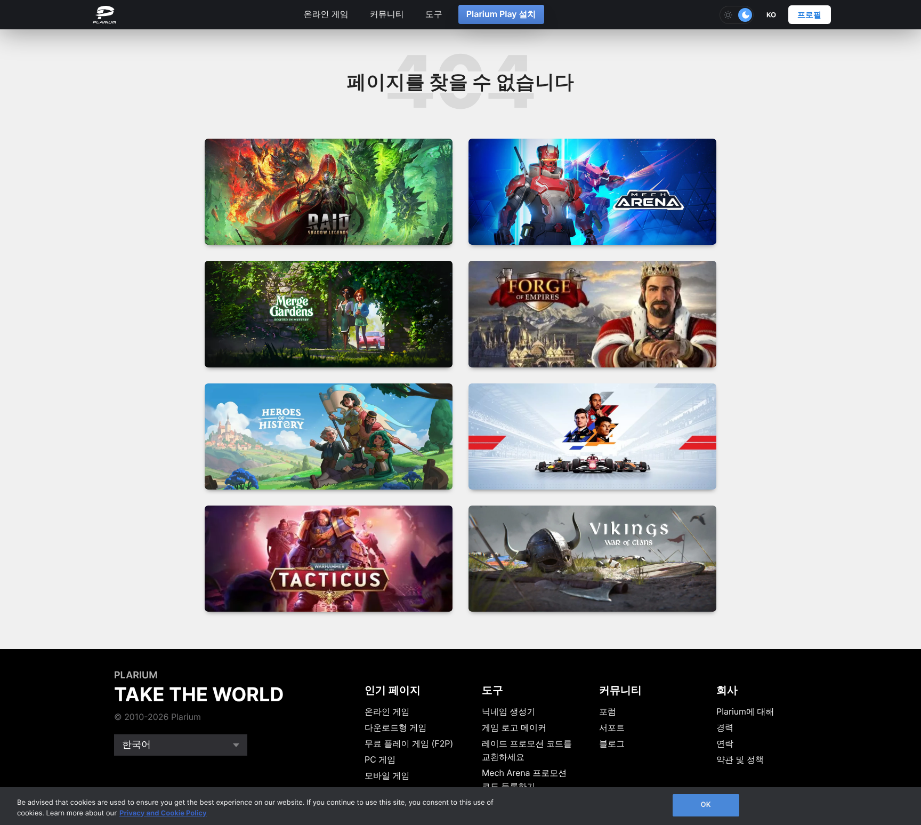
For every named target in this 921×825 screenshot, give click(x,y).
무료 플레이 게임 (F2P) (409, 743)
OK (705, 804)
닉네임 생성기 (509, 711)
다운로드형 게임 (396, 727)
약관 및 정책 (740, 759)
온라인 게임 (325, 14)
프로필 (809, 15)
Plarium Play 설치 (501, 14)
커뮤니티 (387, 14)
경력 (724, 727)
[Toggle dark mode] (737, 15)
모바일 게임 (387, 775)
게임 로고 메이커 (514, 727)
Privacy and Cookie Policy (163, 813)
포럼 (607, 711)
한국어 (136, 744)
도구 (433, 14)
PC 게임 (380, 759)
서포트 (612, 727)
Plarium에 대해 (745, 711)
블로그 (612, 743)
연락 (724, 743)
